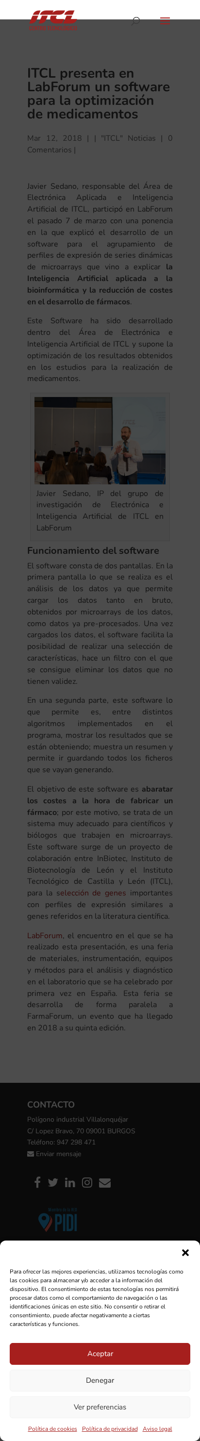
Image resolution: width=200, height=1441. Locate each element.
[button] (185, 1253)
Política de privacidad (110, 1429)
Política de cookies (52, 1429)
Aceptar (100, 1353)
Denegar (100, 1380)
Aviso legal (157, 1429)
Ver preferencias (100, 1407)
